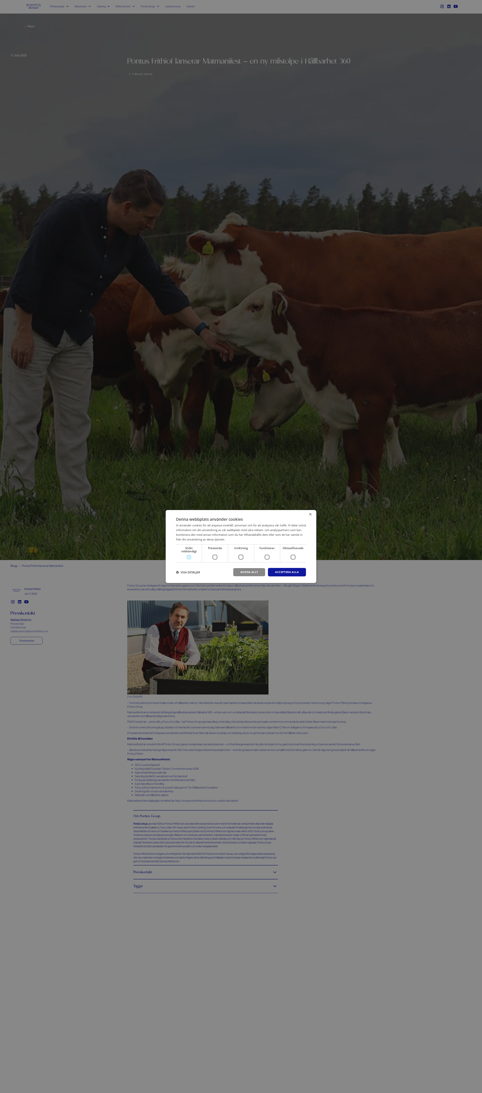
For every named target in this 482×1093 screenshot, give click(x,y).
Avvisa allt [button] (249, 572)
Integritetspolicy (236, 539)
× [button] (310, 514)
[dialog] (241, 546)
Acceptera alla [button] (287, 572)
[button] (188, 572)
